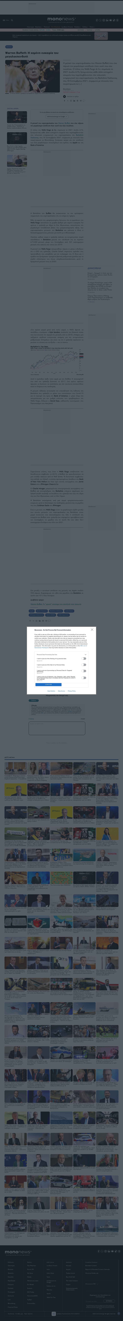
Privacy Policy (72, 691)
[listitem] (61, 655)
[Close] (92, 630)
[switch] (83, 658)
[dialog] (61, 660)
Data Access (61, 691)
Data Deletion (51, 691)
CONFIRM (48, 684)
